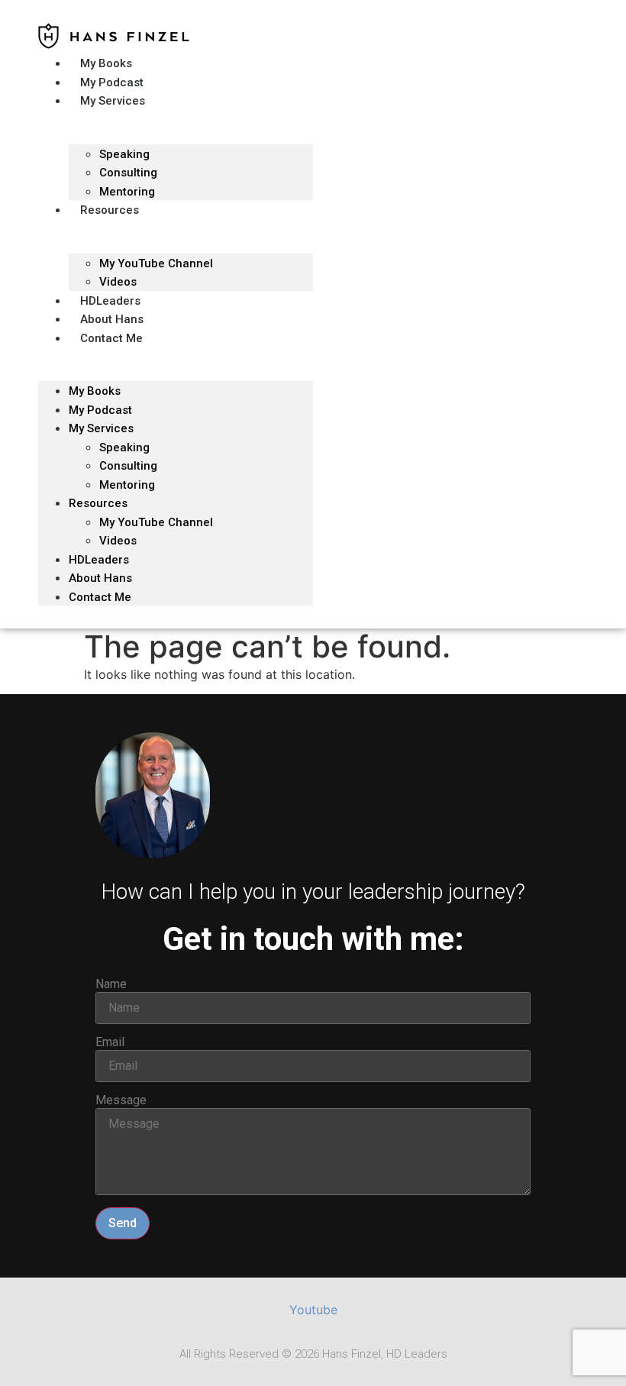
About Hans (100, 578)
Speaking (124, 154)
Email (109, 1042)
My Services (112, 101)
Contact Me (111, 338)
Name (111, 984)
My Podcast (100, 410)
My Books (95, 391)
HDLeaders (99, 560)
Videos (118, 541)
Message (121, 1100)
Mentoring (127, 485)
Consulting (128, 466)
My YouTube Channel (156, 263)
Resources (109, 210)
